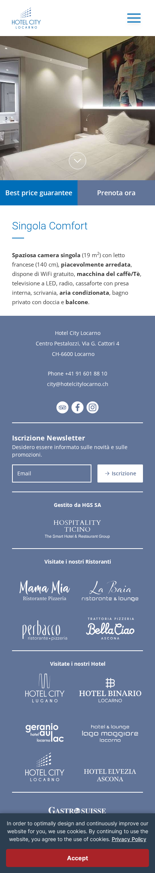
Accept (77, 858)
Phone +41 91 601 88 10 (77, 373)
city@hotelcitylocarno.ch (77, 383)
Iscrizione (124, 473)
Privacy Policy (129, 839)
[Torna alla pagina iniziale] (26, 18)
